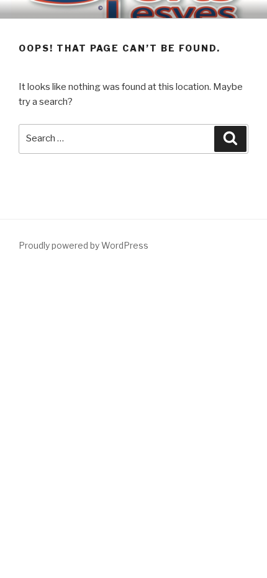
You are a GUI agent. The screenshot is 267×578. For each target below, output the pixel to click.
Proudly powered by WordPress (83, 245)
